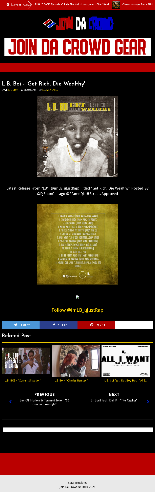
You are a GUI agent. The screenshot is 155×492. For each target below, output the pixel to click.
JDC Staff (13, 89)
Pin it (101, 325)
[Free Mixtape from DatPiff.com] (77, 299)
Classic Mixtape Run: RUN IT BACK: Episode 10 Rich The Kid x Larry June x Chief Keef (53, 4)
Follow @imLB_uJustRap (77, 310)
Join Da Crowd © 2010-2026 (77, 487)
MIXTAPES (52, 89)
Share (62, 325)
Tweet (25, 325)
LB (43, 89)
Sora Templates (77, 482)
